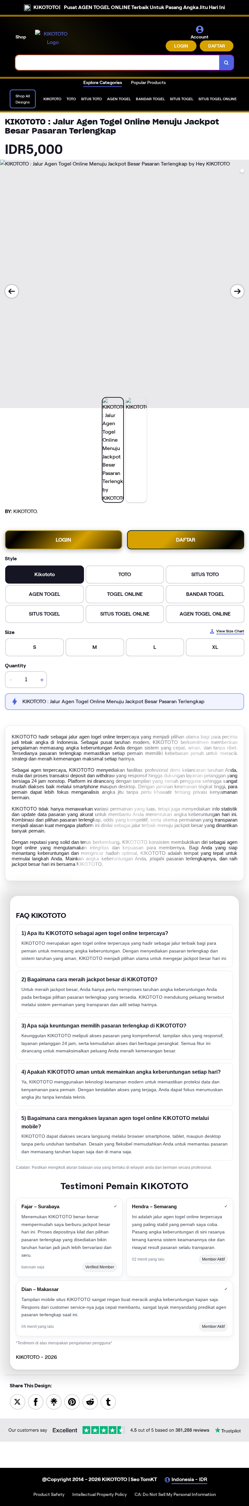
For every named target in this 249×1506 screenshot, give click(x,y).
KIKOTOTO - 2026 (36, 1357)
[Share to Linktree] (54, 1401)
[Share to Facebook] (35, 1401)
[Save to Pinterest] (72, 1401)
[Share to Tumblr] (108, 1401)
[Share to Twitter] (17, 1401)
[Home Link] (53, 38)
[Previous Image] (11, 291)
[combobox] (117, 62)
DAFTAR (216, 45)
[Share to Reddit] (90, 1401)
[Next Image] (237, 291)
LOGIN (181, 45)
